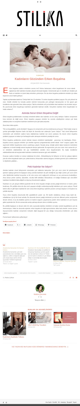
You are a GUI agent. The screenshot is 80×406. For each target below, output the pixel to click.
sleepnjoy (63, 402)
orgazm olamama (58, 273)
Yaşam (75, 402)
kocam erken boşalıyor (45, 273)
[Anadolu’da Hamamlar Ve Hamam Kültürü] (15, 256)
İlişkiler (40, 75)
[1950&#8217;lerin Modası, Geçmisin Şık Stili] (64, 253)
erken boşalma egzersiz (10, 273)
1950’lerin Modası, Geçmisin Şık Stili (64, 261)
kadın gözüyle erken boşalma (28, 273)
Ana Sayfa (49, 402)
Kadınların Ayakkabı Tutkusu (13, 337)
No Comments (45, 83)
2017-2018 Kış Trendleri (37, 325)
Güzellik (54, 402)
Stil (59, 402)
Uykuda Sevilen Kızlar (62, 325)
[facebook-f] (38, 2)
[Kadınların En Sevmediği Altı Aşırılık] (40, 255)
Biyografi (69, 402)
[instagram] (40, 2)
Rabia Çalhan (9, 277)
